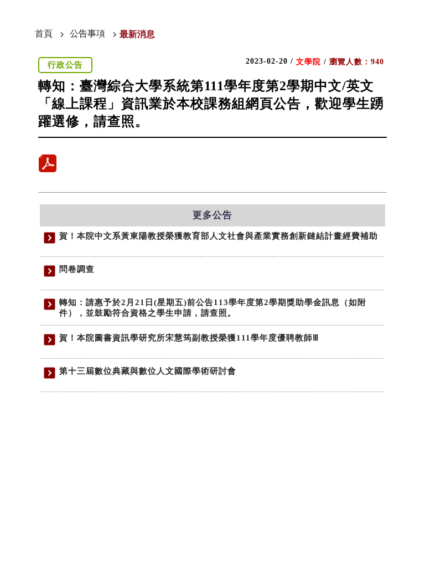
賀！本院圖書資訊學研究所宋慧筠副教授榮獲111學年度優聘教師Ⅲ (189, 337)
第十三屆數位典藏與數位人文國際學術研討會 (147, 371)
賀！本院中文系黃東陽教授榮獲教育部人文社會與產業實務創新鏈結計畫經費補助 (218, 235)
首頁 (44, 33)
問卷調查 (77, 269)
